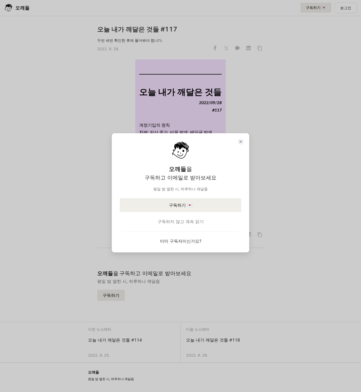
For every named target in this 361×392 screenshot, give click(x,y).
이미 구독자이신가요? (180, 241)
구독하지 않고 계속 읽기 (181, 221)
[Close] (241, 142)
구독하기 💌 (180, 205)
